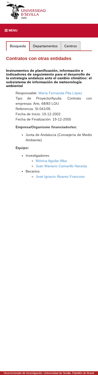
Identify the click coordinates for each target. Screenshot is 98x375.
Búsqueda (18, 46)
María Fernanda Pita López (60, 93)
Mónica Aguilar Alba (51, 161)
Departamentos (45, 46)
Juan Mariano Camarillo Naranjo (61, 166)
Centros (70, 46)
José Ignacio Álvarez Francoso (60, 176)
